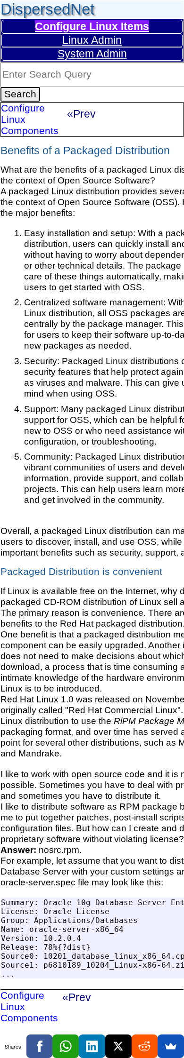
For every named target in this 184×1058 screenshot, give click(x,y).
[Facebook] (39, 1046)
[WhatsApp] (65, 1046)
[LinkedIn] (92, 1046)
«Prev (81, 114)
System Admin (92, 54)
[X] (118, 1046)
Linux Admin (92, 40)
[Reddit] (145, 1046)
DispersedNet (47, 9)
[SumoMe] (171, 1046)
